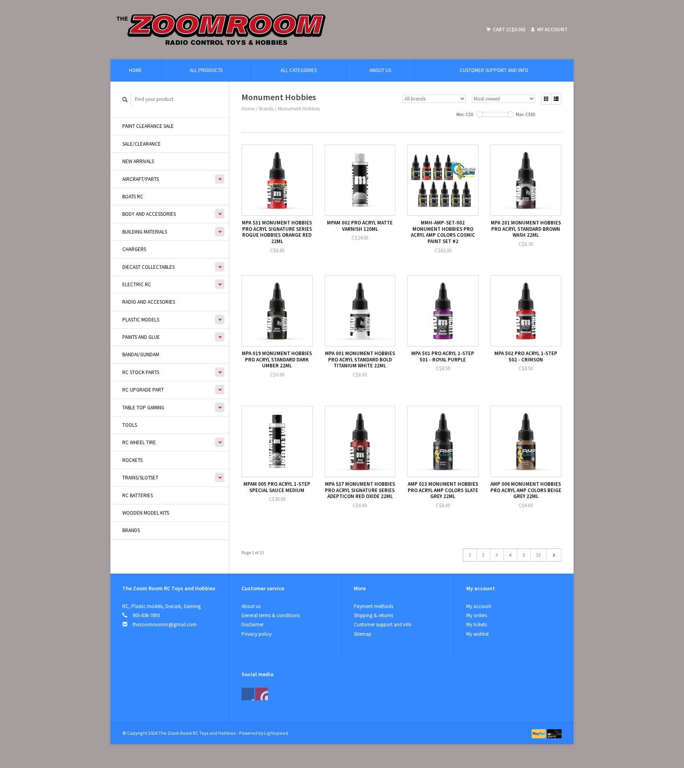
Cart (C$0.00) (509, 29)
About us (380, 70)
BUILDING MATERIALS (144, 231)
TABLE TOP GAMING (143, 407)
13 (538, 555)
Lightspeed (276, 733)
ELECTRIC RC (136, 284)
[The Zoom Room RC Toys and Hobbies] (278, 30)
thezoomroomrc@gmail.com (165, 624)
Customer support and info (494, 70)
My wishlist (477, 634)
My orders (476, 615)
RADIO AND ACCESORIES (148, 301)
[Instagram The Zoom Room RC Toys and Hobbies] (261, 694)
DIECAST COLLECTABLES (148, 267)
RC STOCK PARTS (140, 372)
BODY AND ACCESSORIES (149, 214)
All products (206, 70)
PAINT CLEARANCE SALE (148, 126)
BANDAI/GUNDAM (140, 354)
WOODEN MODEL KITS (145, 512)
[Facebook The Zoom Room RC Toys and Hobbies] (247, 694)
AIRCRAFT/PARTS (140, 179)
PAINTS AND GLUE (141, 337)
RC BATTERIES (137, 495)
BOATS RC (132, 196)
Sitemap (362, 634)
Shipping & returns (373, 615)
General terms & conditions (270, 615)
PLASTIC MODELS (140, 319)
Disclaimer (252, 624)
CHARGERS (134, 249)
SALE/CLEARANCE (141, 144)
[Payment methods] (539, 733)
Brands (131, 530)
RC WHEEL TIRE (139, 442)
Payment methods (373, 606)
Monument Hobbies (299, 108)
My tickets (476, 624)
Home (135, 70)
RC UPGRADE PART (143, 389)
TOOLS (129, 425)
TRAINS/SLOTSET (140, 477)
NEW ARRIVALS (138, 161)
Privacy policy (256, 634)
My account (552, 29)
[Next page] (553, 555)
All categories (299, 70)
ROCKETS (132, 460)
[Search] (125, 99)
